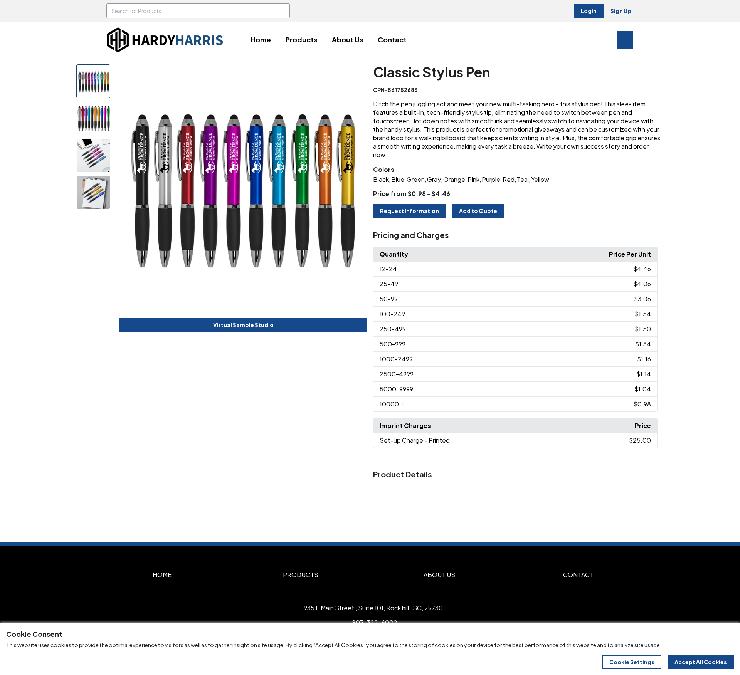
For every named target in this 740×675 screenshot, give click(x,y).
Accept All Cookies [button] (700, 661)
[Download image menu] (357, 74)
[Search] (282, 11)
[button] (518, 235)
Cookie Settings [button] (631, 661)
